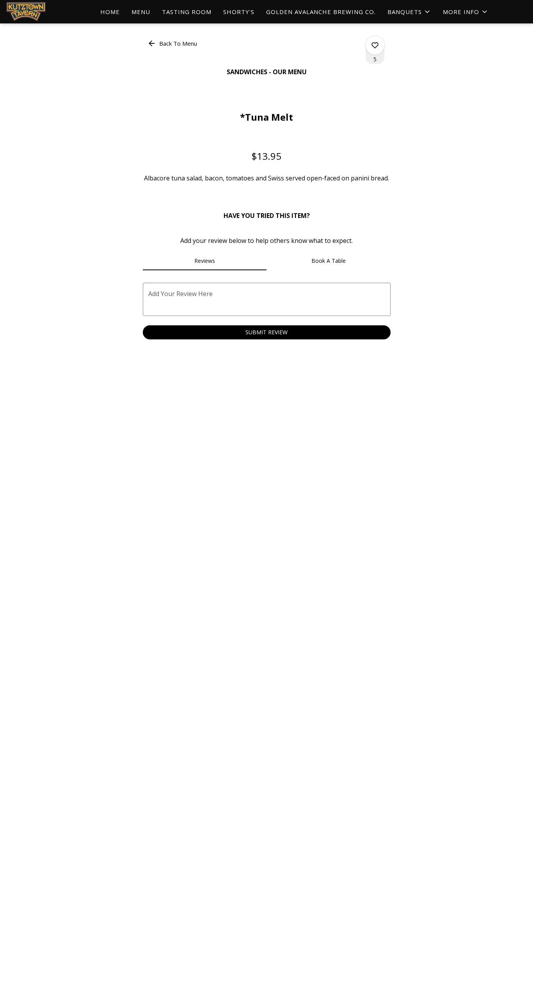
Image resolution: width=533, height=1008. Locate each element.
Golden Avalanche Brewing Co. (321, 12)
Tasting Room (186, 12)
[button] (409, 12)
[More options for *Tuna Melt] (375, 45)
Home (110, 12)
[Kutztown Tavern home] (41, 11)
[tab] (205, 261)
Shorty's (238, 12)
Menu (140, 12)
